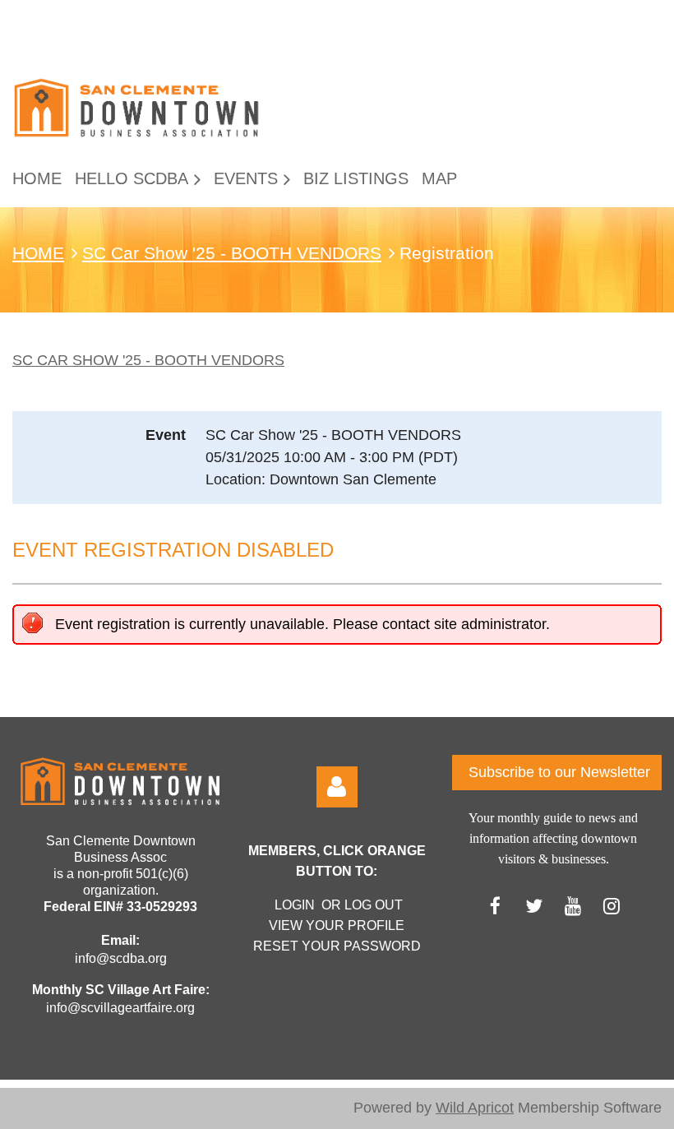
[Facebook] (495, 905)
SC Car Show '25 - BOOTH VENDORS (231, 253)
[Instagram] (611, 905)
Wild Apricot (475, 1107)
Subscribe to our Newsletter (559, 772)
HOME (38, 253)
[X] (533, 905)
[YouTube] (572, 905)
